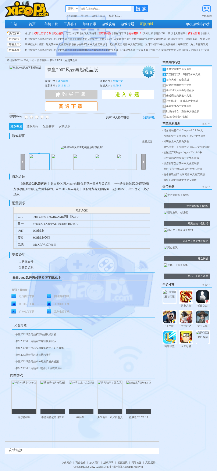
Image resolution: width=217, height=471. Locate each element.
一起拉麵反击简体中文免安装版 (125, 44)
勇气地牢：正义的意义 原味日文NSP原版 (187, 146)
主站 (13, 24)
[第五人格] (202, 317)
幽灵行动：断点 (164, 33)
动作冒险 (42, 60)
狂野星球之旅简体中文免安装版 (181, 157)
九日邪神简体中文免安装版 (160, 44)
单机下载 (51, 24)
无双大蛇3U (72, 33)
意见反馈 (150, 462)
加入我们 (94, 462)
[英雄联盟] (169, 338)
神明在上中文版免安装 (176, 141)
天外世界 (148, 33)
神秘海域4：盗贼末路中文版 (182, 100)
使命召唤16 (134, 33)
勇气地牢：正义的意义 (110, 417)
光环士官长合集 (42, 33)
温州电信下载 (62, 311)
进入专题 (128, 94)
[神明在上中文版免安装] (81, 397)
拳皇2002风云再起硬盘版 (180, 90)
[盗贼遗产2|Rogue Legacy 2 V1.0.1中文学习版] (138, 397)
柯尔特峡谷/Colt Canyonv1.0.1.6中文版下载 (48, 38)
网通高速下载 (62, 296)
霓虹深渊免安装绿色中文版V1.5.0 (93, 38)
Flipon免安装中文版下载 (134, 49)
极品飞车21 (115, 15)
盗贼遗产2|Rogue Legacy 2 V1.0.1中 (183, 152)
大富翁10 (180, 33)
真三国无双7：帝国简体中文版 (183, 74)
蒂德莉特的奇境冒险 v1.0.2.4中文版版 (185, 135)
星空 (41, 44)
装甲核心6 (30, 44)
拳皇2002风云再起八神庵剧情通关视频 (37, 361)
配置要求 (48, 126)
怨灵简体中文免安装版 (58, 44)
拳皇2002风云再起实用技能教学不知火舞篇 (39, 347)
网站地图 (136, 462)
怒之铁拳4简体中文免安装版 (89, 44)
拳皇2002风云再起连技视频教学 (33, 354)
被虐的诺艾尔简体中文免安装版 (181, 163)
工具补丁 (70, 24)
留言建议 (122, 462)
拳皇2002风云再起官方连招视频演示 (35, 341)
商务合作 (80, 462)
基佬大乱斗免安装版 (177, 79)
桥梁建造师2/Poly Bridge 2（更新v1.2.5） (96, 49)
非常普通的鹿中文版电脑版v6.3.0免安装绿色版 (140, 38)
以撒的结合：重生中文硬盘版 (182, 111)
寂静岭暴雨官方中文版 (179, 85)
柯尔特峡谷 (24, 417)
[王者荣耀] (169, 292)
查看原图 (147, 141)
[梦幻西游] (202, 333)
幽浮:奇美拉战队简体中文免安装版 (183, 168)
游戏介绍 (32, 126)
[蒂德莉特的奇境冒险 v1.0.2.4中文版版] (52, 397)
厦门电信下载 (26, 304)
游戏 (71, 8)
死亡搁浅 (58, 33)
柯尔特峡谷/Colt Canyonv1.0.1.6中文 (183, 130)
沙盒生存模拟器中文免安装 (165, 49)
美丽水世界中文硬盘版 (179, 106)
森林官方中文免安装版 (179, 69)
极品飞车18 (98, 15)
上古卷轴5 (71, 15)
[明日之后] (202, 297)
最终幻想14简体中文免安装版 (180, 179)
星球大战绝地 (88, 33)
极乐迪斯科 (194, 33)
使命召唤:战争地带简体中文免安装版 (184, 174)
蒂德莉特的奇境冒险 (52, 417)
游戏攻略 (108, 24)
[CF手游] (169, 317)
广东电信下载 (26, 311)
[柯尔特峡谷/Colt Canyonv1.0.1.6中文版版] (24, 397)
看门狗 (85, 15)
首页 (32, 24)
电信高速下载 (26, 296)
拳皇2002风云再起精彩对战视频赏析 (35, 334)
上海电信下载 (62, 304)
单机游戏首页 (14, 60)
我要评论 (149, 117)
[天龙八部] (186, 297)
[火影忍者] (186, 338)
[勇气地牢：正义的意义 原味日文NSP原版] (109, 397)
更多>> (206, 123)
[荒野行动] (186, 317)
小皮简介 (66, 462)
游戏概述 (16, 126)
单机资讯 (89, 24)
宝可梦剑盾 (105, 33)
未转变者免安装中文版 (179, 95)
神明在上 (81, 417)
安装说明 (65, 126)
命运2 (28, 33)
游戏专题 (127, 24)
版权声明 (108, 462)
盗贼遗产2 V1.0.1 (138, 417)
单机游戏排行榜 (198, 24)
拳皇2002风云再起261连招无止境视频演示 (39, 368)
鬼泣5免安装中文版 (177, 116)
